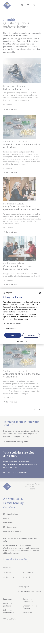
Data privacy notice (13, 324)
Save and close (22, 341)
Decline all (31, 335)
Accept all (13, 335)
